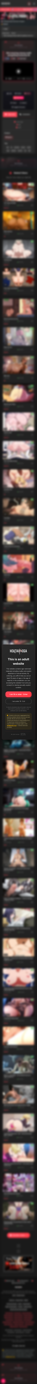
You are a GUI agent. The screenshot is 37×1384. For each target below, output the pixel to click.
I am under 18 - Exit (18, 701)
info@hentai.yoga (11, 725)
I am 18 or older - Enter (19, 694)
